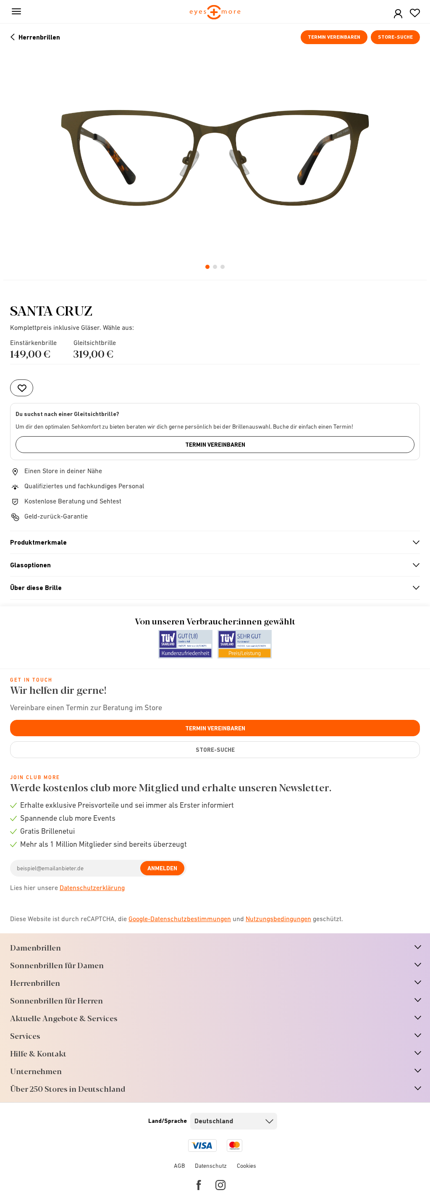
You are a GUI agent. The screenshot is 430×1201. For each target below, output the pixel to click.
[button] (398, 14)
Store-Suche (395, 37)
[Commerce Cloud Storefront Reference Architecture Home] (215, 13)
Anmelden (162, 868)
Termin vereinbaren (334, 37)
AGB (179, 1165)
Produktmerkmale (211, 542)
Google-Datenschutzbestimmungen (179, 918)
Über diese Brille (211, 588)
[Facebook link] (199, 1185)
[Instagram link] (220, 1185)
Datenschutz (211, 1165)
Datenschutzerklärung (92, 887)
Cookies (246, 1165)
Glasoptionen (211, 565)
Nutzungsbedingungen (278, 918)
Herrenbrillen (39, 37)
